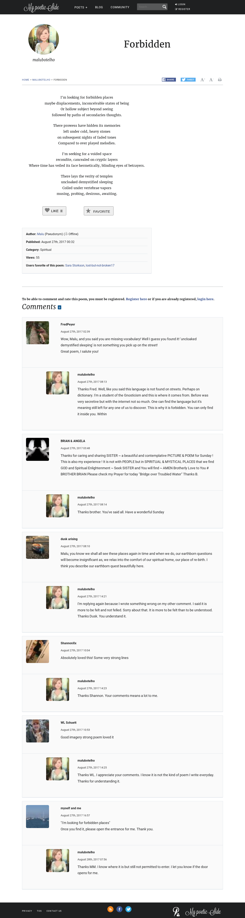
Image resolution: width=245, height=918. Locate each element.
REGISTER (184, 9)
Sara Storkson (74, 265)
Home (25, 79)
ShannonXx (68, 643)
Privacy (27, 911)
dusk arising (69, 539)
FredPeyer (68, 324)
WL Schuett (68, 722)
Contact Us (54, 911)
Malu (40, 234)
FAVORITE (101, 211)
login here (205, 299)
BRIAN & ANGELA (73, 441)
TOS (39, 911)
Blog (99, 7)
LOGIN (181, 4)
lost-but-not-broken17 (100, 265)
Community (120, 7)
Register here (136, 299)
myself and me (71, 808)
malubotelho (41, 79)
